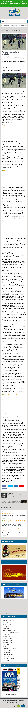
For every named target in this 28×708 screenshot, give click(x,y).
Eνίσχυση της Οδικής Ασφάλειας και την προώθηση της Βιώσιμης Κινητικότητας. (12, 525)
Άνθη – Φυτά (5, 622)
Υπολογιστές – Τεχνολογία (8, 658)
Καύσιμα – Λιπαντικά (7, 640)
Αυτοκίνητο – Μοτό (7, 624)
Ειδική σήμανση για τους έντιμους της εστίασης (16, 495)
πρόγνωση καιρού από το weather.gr (10, 613)
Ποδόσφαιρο (17, 57)
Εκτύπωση (20, 58)
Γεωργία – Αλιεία (6, 628)
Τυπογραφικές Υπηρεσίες (8, 654)
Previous (11, 493)
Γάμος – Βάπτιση (6, 626)
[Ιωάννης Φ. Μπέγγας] (14, 551)
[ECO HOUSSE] (14, 572)
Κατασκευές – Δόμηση (7, 638)
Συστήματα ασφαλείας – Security (9, 648)
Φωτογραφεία (6, 660)
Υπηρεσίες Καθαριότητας (8, 656)
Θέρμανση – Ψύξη (7, 636)
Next (18, 500)
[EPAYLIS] (14, 592)
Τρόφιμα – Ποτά (6, 652)
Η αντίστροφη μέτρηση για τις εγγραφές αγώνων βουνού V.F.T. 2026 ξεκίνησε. (14, 516)
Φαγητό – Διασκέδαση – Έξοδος (9, 630)
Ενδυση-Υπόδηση (6, 634)
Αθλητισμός (12, 57)
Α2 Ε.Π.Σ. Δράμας (6, 57)
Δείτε (23, 706)
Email (25, 58)
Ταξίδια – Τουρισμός (7, 650)
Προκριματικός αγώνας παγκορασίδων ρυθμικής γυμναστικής (14, 533)
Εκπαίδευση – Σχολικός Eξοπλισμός (10, 632)
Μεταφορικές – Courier (7, 642)
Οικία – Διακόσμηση (7, 644)
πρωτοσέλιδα (9, 694)
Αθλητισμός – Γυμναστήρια (8, 620)
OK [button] (18, 706)
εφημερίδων (14, 694)
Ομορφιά (5, 646)
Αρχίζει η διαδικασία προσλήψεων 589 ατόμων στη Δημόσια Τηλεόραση (11, 502)
